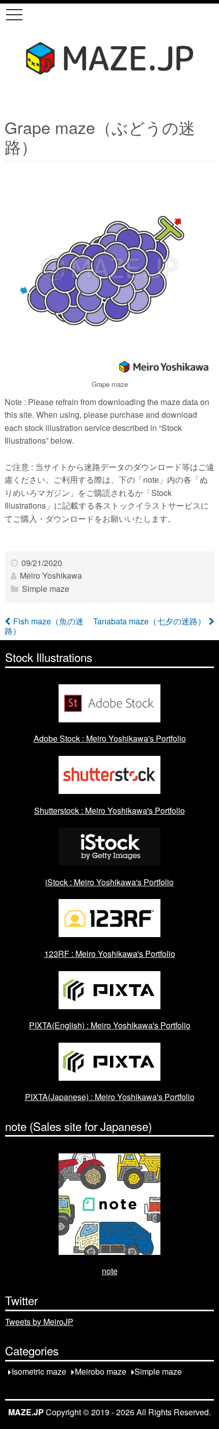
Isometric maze (39, 1372)
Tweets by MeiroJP (39, 1321)
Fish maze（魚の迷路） (44, 626)
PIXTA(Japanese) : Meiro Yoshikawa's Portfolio (110, 1097)
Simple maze (45, 588)
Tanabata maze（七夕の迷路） (149, 621)
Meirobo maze (100, 1372)
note (110, 1271)
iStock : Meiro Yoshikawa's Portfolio (109, 882)
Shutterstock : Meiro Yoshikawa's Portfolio (109, 810)
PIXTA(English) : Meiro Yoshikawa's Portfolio (109, 1025)
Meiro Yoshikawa (51, 575)
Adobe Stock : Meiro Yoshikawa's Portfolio (110, 738)
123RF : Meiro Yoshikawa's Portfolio (109, 953)
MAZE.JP (26, 1412)
